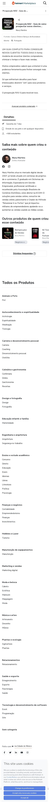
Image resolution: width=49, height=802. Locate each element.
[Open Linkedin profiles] (16, 752)
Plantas (5, 648)
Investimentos (8, 521)
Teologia (6, 328)
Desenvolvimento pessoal (14, 353)
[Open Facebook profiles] (4, 752)
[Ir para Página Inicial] (24, 3)
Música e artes (9, 615)
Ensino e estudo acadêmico (16, 455)
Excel (4, 709)
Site (4, 717)
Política (5, 488)
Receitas (6, 386)
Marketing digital (10, 570)
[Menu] (4, 3)
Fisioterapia (7, 688)
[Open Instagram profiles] (27, 752)
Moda (4, 603)
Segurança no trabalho (12, 443)
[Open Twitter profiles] (10, 752)
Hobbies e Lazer (10, 533)
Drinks (5, 378)
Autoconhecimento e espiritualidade (20, 312)
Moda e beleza (9, 582)
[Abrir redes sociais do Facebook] (3, 167)
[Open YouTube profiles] (22, 752)
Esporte (6, 684)
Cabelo (5, 586)
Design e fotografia (12, 398)
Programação (8, 713)
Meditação (7, 324)
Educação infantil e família (15, 418)
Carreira (5, 345)
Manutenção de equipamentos (17, 549)
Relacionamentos (11, 660)
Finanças (6, 517)
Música (5, 627)
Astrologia (7, 316)
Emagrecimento (9, 680)
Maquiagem (7, 599)
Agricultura (7, 644)
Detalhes (9, 116)
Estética (6, 590)
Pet (4, 300)
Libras (5, 480)
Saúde (5, 693)
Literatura (6, 484)
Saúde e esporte (10, 676)
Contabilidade (8, 509)
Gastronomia (8, 382)
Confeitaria (7, 373)
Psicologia (6, 493)
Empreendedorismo (11, 513)
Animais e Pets (9, 296)
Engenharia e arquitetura (14, 435)
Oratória (6, 357)
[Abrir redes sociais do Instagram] (9, 167)
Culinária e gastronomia (14, 369)
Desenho (6, 623)
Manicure (6, 594)
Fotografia (7, 406)
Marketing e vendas (12, 566)
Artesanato (7, 619)
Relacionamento (9, 664)
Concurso (6, 459)
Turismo (6, 537)
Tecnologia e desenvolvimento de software (24, 705)
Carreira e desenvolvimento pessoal (20, 340)
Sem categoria (9, 729)
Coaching (6, 349)
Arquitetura (7, 439)
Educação (6, 467)
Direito (5, 463)
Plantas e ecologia (11, 639)
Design (5, 402)
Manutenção (7, 554)
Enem (4, 472)
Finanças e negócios (12, 505)
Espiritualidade (9, 320)
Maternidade (8, 423)
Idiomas (5, 476)
